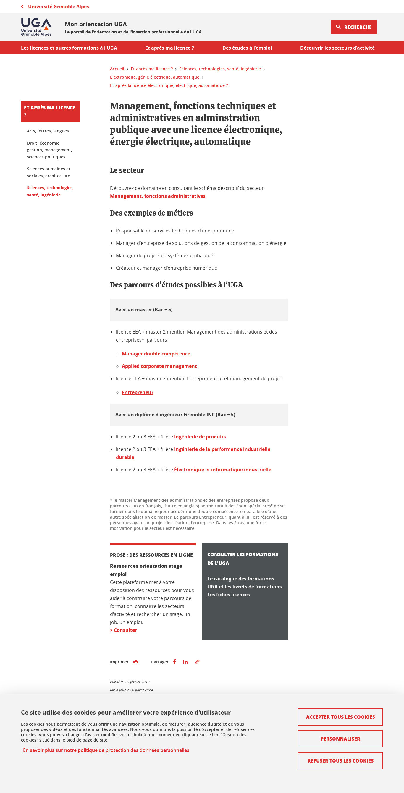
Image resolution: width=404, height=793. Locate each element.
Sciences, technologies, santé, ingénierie (50, 191)
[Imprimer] (135, 662)
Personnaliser (340, 738)
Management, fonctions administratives (158, 196)
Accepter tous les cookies (340, 716)
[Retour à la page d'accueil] (36, 27)
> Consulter (123, 630)
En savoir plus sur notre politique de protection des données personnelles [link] (106, 750)
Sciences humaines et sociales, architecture (48, 172)
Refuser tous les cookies (341, 760)
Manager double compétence (156, 353)
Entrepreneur (137, 392)
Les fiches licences (228, 594)
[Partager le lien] (197, 662)
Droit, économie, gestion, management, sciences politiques (49, 150)
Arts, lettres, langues (48, 131)
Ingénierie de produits (200, 436)
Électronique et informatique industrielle (222, 469)
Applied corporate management (159, 366)
